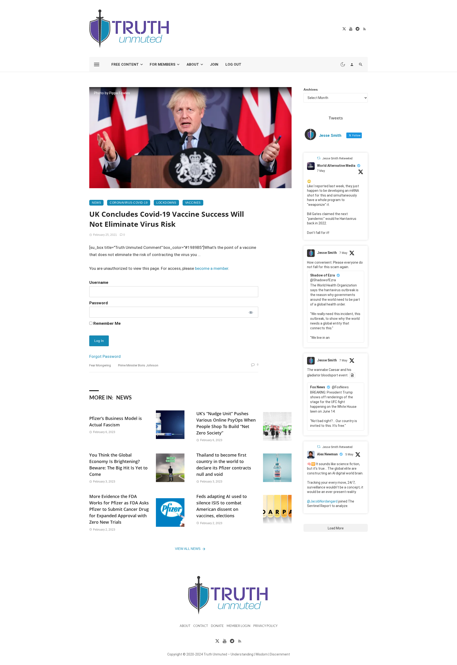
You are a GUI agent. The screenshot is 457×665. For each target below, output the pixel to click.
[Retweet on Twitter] (318, 158)
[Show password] (250, 312)
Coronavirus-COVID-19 (129, 202)
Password (98, 302)
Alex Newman (327, 454)
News (96, 202)
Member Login (238, 626)
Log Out (233, 64)
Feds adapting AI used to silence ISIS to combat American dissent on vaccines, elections (221, 505)
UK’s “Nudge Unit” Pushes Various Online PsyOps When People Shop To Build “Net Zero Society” (226, 423)
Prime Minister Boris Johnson (138, 365)
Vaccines (193, 202)
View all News (187, 549)
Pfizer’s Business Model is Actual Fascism (115, 421)
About (193, 64)
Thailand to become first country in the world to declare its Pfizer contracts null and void (223, 464)
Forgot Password (105, 356)
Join (214, 64)
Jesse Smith (327, 253)
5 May (349, 454)
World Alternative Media (336, 165)
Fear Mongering (100, 365)
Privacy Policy (265, 626)
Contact (200, 626)
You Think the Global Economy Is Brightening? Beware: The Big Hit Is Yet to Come (118, 464)
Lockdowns (166, 202)
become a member (211, 268)
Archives (310, 89)
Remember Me (106, 323)
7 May (321, 170)
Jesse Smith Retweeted (337, 158)
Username (98, 282)
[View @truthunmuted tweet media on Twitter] (352, 375)
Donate (217, 626)
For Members (162, 64)
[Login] (352, 64)
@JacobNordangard (322, 501)
